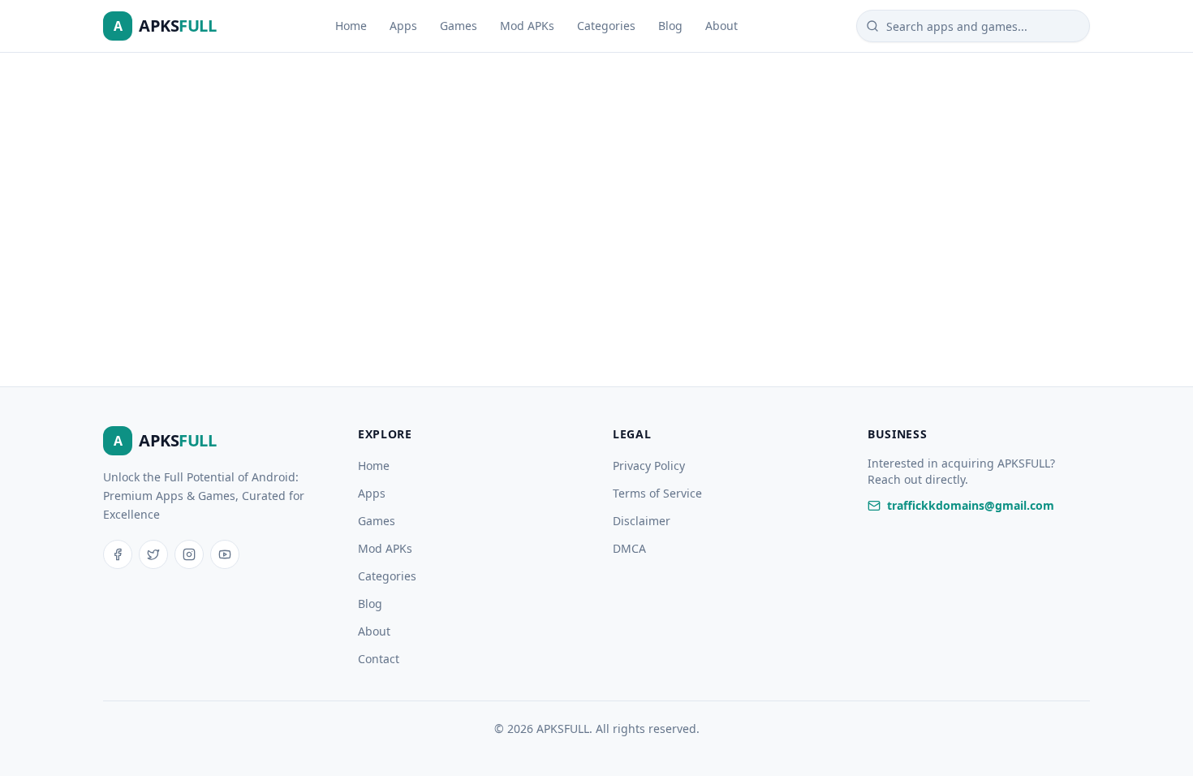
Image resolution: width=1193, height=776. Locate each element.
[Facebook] (117, 554)
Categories (606, 25)
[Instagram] (189, 554)
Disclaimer (641, 520)
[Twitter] (153, 554)
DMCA (629, 548)
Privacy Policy (649, 465)
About (721, 25)
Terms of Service (657, 493)
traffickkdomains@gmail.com (970, 505)
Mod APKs (527, 25)
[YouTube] (224, 554)
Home (351, 25)
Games (458, 25)
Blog (670, 25)
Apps (403, 25)
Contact (378, 658)
